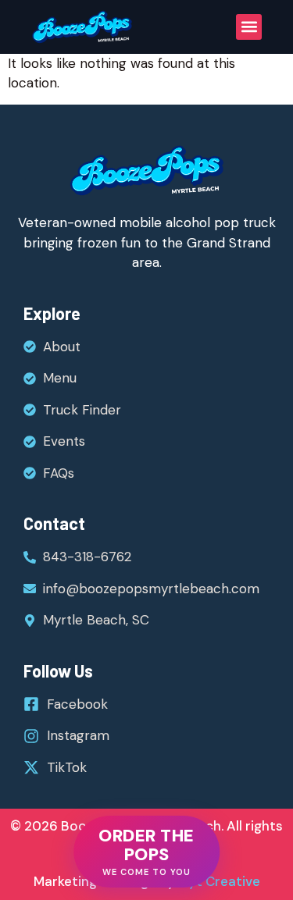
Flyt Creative (217, 881)
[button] (249, 27)
